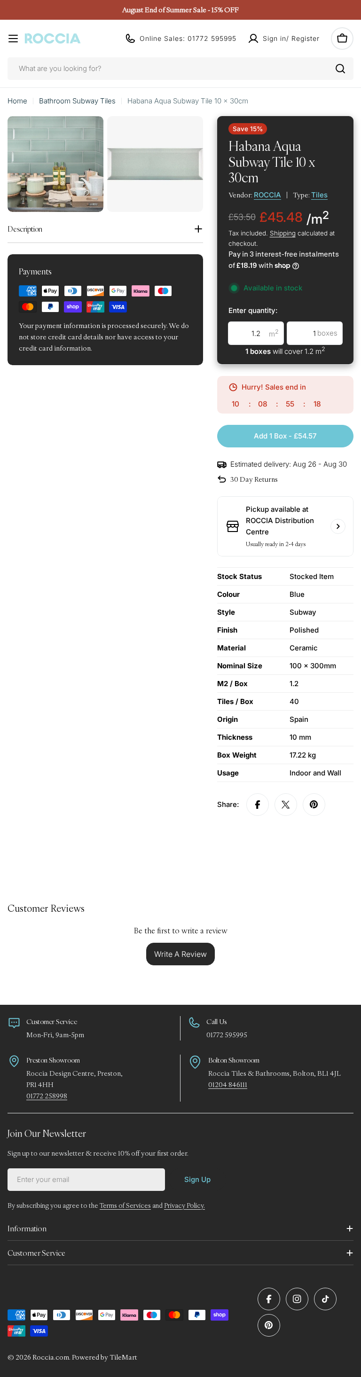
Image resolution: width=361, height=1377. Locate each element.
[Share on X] (286, 804)
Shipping (283, 233)
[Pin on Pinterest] (314, 804)
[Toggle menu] (13, 38)
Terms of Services (125, 1205)
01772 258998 (46, 1095)
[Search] (340, 68)
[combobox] (180, 68)
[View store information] (337, 526)
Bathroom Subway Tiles (77, 100)
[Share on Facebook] (257, 804)
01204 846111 (227, 1084)
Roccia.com (50, 1357)
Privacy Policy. (184, 1205)
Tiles (319, 194)
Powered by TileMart (104, 1357)
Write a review (180, 954)
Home (17, 100)
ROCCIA (267, 194)
